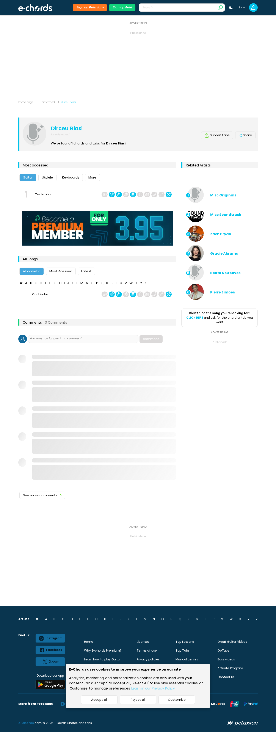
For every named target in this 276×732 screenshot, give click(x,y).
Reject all (138, 699)
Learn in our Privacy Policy (153, 688)
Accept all (99, 699)
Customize (177, 699)
